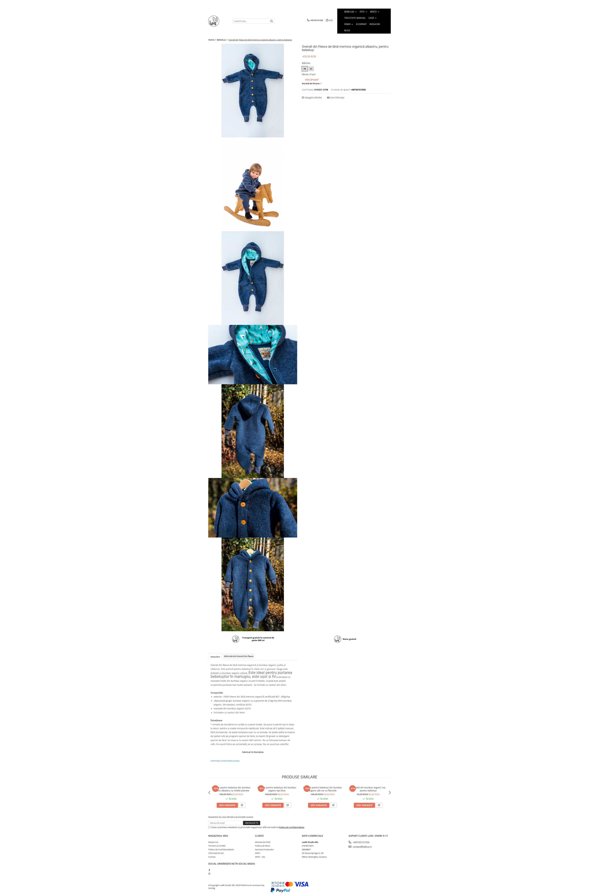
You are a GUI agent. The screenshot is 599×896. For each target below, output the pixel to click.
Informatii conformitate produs (225, 760)
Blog (347, 30)
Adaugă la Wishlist (313, 97)
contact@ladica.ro (362, 846)
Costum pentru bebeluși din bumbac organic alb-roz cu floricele (322, 789)
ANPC (257, 853)
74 (305, 68)
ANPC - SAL (260, 856)
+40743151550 (361, 842)
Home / (212, 39)
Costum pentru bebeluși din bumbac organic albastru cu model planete (231, 789)
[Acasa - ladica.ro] (218, 21)
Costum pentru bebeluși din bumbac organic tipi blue (277, 789)
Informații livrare (216, 853)
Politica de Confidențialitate (291, 827)
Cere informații (336, 97)
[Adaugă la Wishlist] (242, 805)
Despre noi (213, 842)
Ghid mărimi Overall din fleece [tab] (238, 656)
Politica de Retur (262, 845)
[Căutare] (271, 21)
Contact (212, 856)
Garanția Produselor (264, 849)
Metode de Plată (262, 842)
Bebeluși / (222, 39)
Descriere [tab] (215, 656)
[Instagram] (209, 873)
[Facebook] (209, 870)
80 (311, 68)
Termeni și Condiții (216, 845)
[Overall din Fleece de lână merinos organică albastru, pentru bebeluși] (252, 90)
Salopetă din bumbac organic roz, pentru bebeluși (368, 789)
